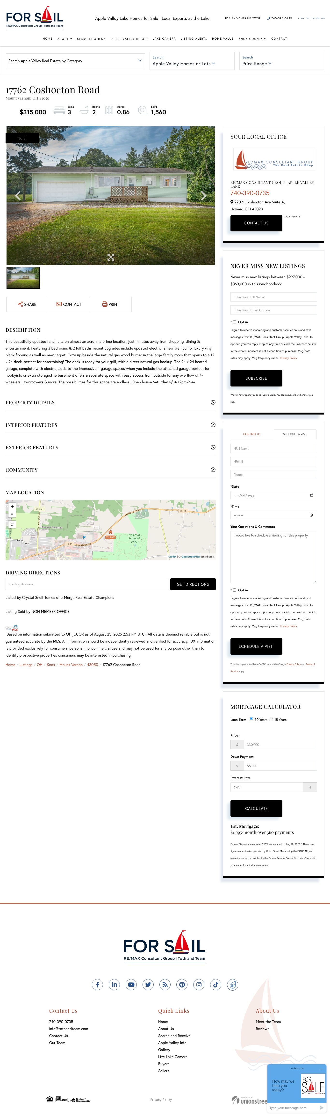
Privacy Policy (288, 358)
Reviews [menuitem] (262, 1028)
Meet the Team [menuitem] (268, 1021)
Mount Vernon (71, 664)
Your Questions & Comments (252, 526)
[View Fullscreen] (12, 524)
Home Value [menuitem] (223, 39)
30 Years (261, 719)
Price (234, 735)
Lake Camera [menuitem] (164, 39)
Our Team (57, 1042)
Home (10, 664)
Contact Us (256, 223)
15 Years (280, 719)
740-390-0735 (281, 18)
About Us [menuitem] (166, 1028)
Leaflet (172, 556)
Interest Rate (240, 777)
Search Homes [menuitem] (90, 39)
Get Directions (193, 584)
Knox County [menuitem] (250, 39)
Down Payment (242, 756)
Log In (303, 18)
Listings (26, 664)
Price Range (255, 64)
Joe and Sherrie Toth (242, 18)
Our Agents (292, 216)
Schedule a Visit (295, 434)
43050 (92, 664)
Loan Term (238, 719)
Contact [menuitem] (279, 39)
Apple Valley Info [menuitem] (128, 39)
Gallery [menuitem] (164, 1049)
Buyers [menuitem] (163, 1063)
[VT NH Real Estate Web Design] (257, 1100)
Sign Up (319, 18)
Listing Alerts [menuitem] (194, 39)
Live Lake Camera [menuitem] (172, 1056)
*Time (234, 506)
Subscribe (256, 378)
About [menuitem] (63, 39)
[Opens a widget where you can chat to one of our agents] (296, 1088)
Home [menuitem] (48, 39)
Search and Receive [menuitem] (174, 1035)
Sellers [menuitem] (163, 1070)
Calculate (256, 808)
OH (40, 664)
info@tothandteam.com (68, 1028)
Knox (51, 664)
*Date (234, 486)
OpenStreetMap (190, 556)
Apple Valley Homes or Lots (182, 64)
